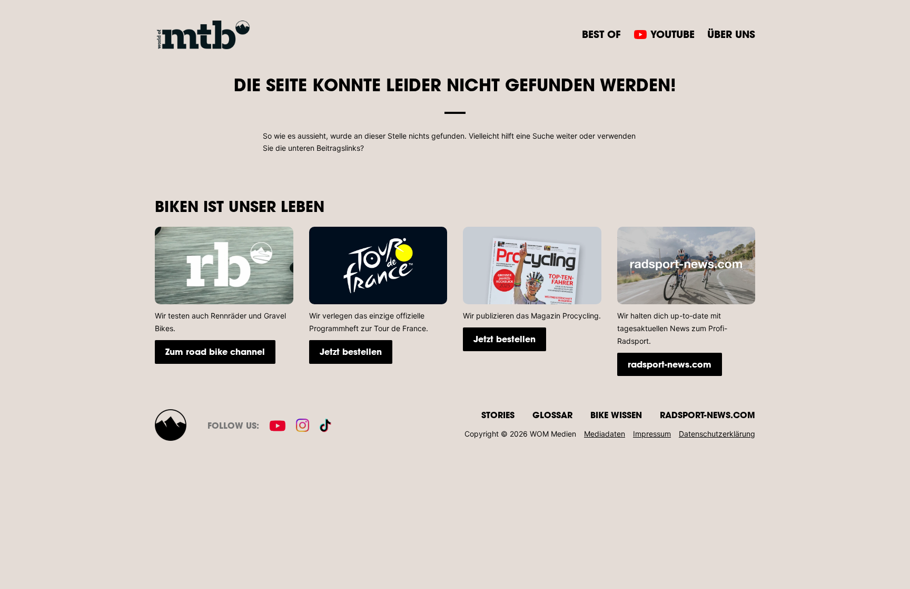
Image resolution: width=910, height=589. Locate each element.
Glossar (552, 414)
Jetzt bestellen (351, 351)
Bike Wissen (616, 414)
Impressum (652, 433)
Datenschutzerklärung (717, 433)
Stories (498, 414)
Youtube (672, 34)
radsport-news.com (669, 364)
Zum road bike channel (215, 351)
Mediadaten (604, 433)
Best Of (601, 34)
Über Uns (731, 34)
